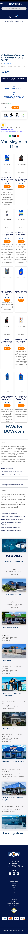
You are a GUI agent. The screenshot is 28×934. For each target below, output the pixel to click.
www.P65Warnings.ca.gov (7, 129)
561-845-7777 (5, 635)
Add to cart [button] (7, 186)
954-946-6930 (14, 602)
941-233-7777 (5, 736)
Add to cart (15, 107)
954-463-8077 (5, 808)
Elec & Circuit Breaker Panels (18, 20)
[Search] (4, 13)
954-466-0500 (5, 705)
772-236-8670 (5, 668)
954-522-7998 (14, 569)
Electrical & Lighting (8, 20)
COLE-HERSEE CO (7, 63)
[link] (14, 563)
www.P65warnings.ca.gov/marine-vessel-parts (11, 131)
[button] (10, 136)
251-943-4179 (5, 771)
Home (2, 20)
